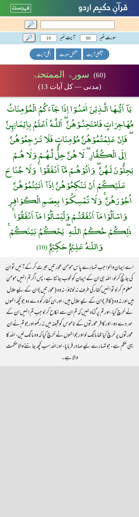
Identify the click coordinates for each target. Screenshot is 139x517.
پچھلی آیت (94, 55)
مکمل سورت (68, 55)
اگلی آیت (43, 55)
